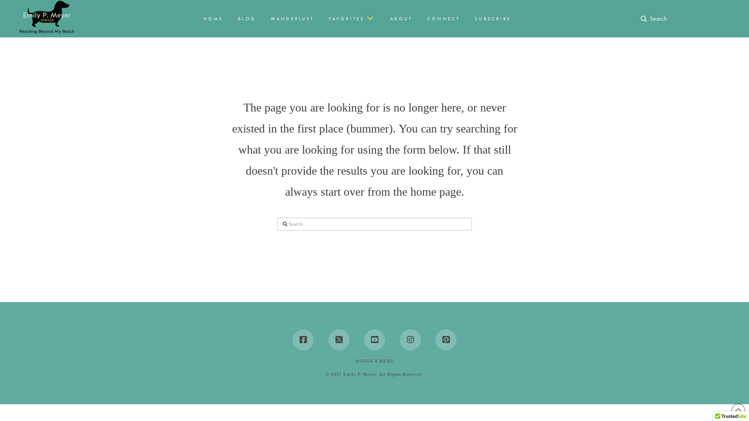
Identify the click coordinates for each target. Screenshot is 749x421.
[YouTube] (374, 339)
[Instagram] (410, 339)
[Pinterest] (445, 339)
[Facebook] (303, 339)
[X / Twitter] (339, 339)
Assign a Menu (374, 361)
